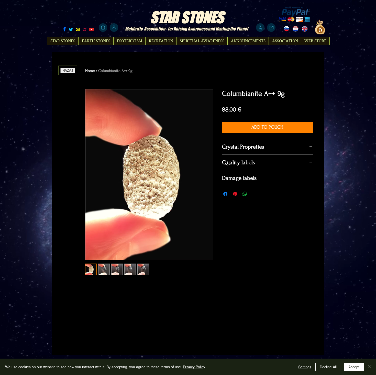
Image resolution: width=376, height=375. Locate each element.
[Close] (370, 367)
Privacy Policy (194, 366)
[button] (320, 30)
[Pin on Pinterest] (235, 194)
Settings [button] (304, 366)
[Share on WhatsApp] (245, 194)
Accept (353, 366)
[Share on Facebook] (225, 194)
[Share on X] (254, 194)
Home (90, 70)
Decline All (328, 366)
